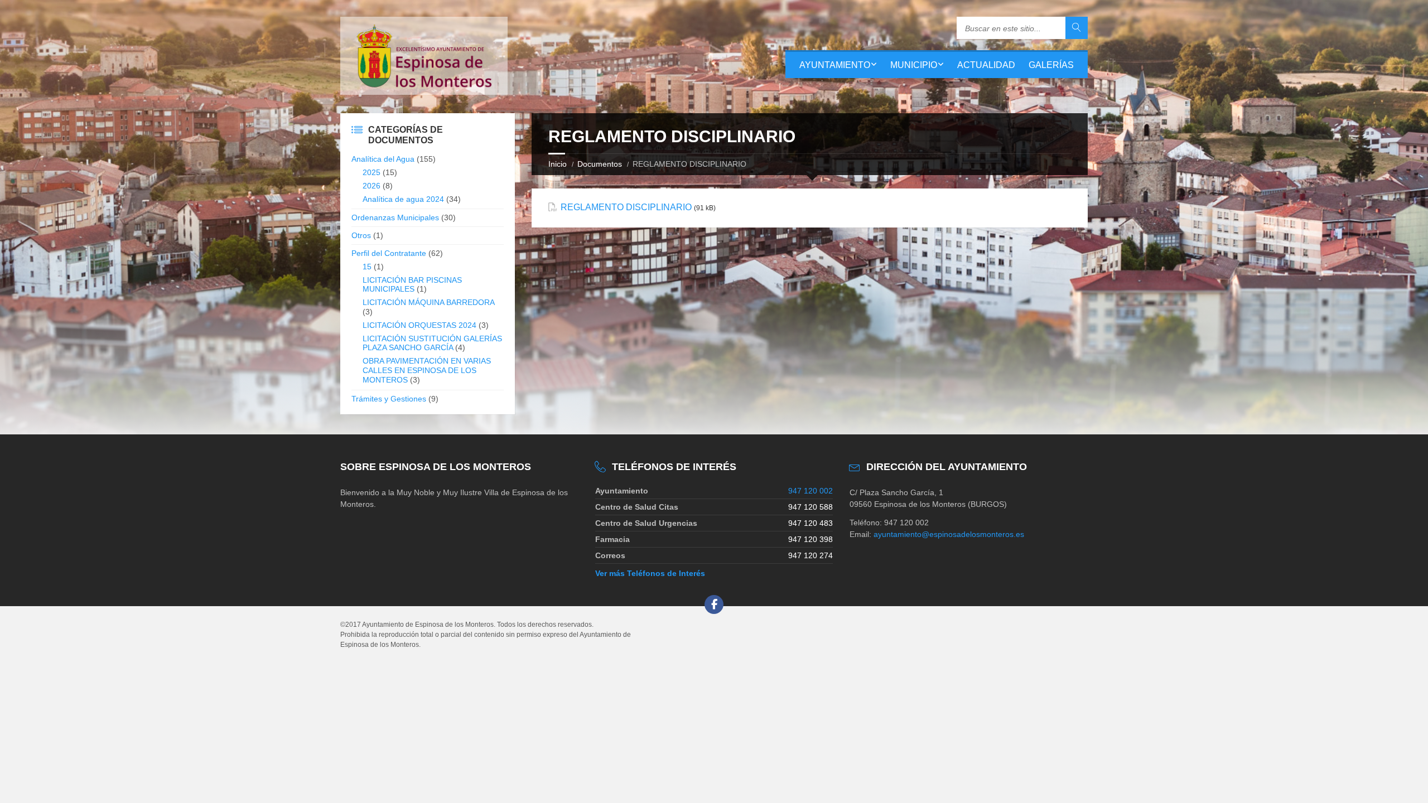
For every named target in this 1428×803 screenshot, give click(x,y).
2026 (371, 185)
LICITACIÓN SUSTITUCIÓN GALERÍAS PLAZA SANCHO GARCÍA (432, 343)
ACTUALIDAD (986, 65)
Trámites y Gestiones (388, 398)
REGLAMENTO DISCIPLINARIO (626, 207)
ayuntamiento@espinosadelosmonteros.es (949, 534)
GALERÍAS (1051, 65)
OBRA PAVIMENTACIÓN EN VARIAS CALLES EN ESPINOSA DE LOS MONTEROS (427, 370)
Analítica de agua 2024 (403, 199)
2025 (371, 172)
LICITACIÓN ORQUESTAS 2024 (419, 325)
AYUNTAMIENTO (834, 65)
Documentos (599, 163)
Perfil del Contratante (388, 253)
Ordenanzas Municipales (395, 217)
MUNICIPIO (913, 65)
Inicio (557, 163)
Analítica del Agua (382, 158)
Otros (361, 235)
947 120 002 (810, 490)
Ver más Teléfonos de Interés (650, 573)
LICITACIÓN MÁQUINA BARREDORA (428, 302)
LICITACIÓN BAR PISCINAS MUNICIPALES (412, 284)
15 (367, 266)
